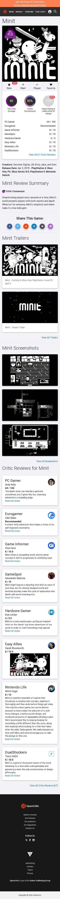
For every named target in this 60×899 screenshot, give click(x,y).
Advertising (30, 863)
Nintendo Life (16, 687)
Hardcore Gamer (18, 611)
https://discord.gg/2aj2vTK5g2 (30, 5)
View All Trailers (50, 337)
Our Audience (30, 821)
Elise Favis (10, 548)
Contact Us (30, 828)
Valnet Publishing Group (40, 880)
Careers (30, 866)
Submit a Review (30, 815)
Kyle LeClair (11, 614)
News (11, 11)
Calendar (29, 11)
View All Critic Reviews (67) (44, 785)
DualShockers (16, 752)
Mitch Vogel (11, 691)
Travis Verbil (11, 756)
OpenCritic (14, 880)
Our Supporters (30, 825)
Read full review (12, 501)
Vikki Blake (10, 517)
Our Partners (30, 818)
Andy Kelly (10, 484)
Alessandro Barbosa (15, 578)
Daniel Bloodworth (14, 648)
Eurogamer (14, 514)
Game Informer (17, 544)
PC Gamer (13, 480)
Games (19, 11)
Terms (30, 870)
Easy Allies (13, 644)
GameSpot (13, 574)
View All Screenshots (47, 461)
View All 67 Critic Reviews (42, 154)
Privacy (30, 873)
